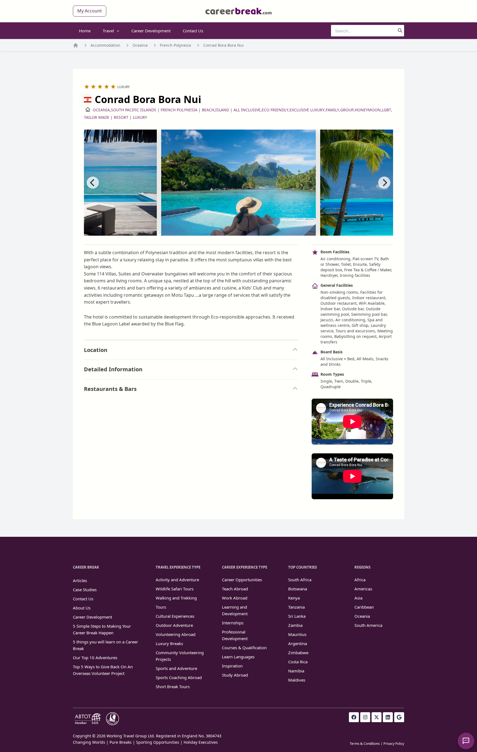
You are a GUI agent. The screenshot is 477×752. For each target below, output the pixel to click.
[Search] (400, 30)
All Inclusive (247, 109)
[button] (89, 11)
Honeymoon (368, 109)
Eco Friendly (275, 109)
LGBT (386, 109)
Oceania (140, 45)
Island (222, 109)
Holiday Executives (201, 742)
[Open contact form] (466, 741)
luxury (140, 117)
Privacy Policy (393, 743)
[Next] (384, 183)
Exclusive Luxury (307, 109)
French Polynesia (175, 45)
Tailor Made (96, 117)
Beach (208, 109)
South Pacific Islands (133, 109)
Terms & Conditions (365, 743)
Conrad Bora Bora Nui (223, 45)
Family (332, 109)
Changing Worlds (89, 742)
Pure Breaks (121, 742)
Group (347, 109)
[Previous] (93, 183)
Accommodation (105, 45)
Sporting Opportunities (157, 742)
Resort (121, 117)
